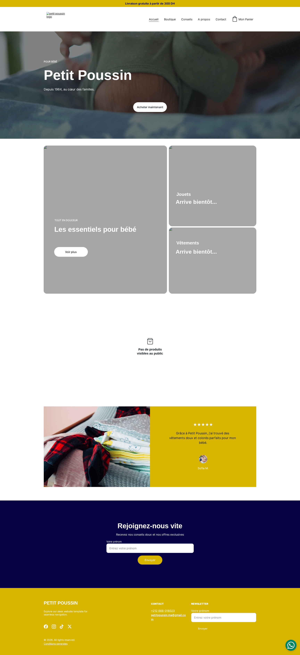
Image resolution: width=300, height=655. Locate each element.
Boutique (170, 19)
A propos (204, 19)
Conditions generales (56, 643)
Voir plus (71, 252)
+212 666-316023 (163, 610)
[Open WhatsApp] (291, 645)
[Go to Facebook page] (46, 626)
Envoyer (150, 560)
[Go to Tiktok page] (62, 626)
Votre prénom (114, 541)
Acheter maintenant (150, 107)
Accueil (154, 19)
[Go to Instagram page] (54, 626)
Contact (221, 19)
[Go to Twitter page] (70, 626)
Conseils (186, 19)
